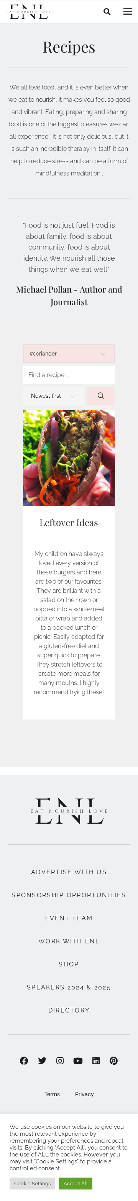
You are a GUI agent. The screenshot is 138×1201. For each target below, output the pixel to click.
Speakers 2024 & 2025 (69, 987)
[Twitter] (42, 1061)
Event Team (69, 918)
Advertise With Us (69, 872)
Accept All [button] (76, 1183)
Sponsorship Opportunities (69, 895)
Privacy (84, 1094)
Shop (69, 964)
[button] (107, 11)
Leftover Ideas (68, 522)
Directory (69, 1010)
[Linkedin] (96, 1061)
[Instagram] (60, 1061)
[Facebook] (24, 1061)
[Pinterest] (114, 1061)
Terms (52, 1094)
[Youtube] (78, 1061)
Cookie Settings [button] (32, 1183)
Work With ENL (69, 941)
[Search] (101, 396)
